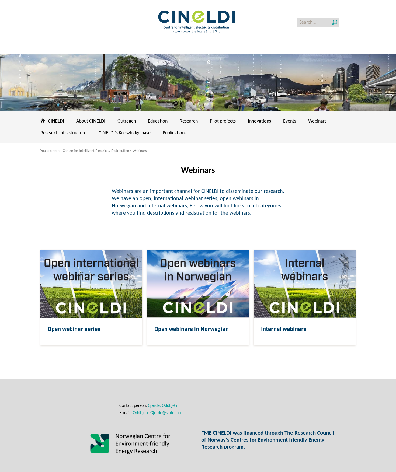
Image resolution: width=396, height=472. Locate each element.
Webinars (140, 151)
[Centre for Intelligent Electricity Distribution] (198, 22)
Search (334, 22)
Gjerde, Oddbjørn (163, 406)
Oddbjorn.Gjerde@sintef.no (157, 413)
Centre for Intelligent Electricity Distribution (96, 151)
